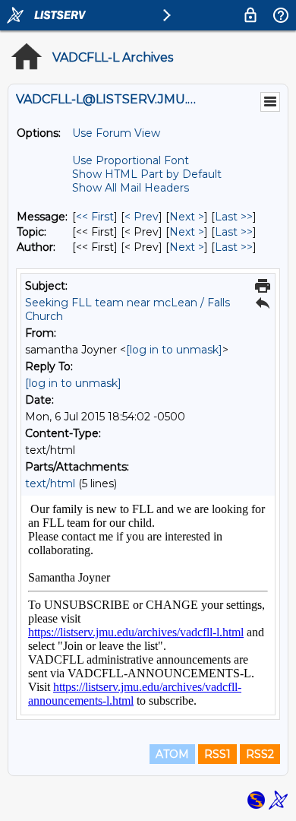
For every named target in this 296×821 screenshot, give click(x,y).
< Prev (141, 216)
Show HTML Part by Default (147, 174)
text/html (50, 483)
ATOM (172, 754)
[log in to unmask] (174, 350)
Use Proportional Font (130, 160)
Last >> (234, 216)
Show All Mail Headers (130, 188)
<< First (95, 216)
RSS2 (260, 754)
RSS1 (217, 754)
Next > (186, 216)
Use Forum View (116, 133)
